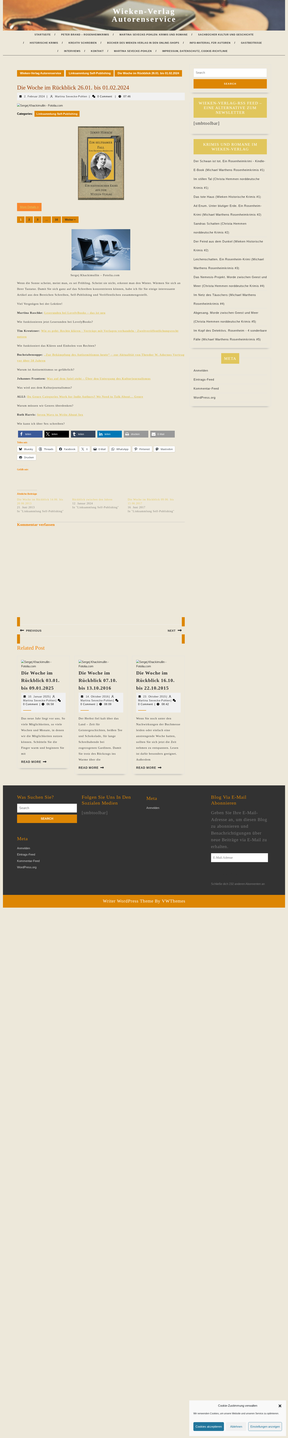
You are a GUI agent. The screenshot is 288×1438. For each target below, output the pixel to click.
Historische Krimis (44, 43)
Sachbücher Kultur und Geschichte (226, 34)
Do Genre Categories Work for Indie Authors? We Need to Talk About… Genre (85, 396)
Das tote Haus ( (205, 196)
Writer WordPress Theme (128, 901)
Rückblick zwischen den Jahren (92, 499)
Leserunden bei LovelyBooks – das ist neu (74, 312)
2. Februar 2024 (34, 96)
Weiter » (70, 219)
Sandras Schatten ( (208, 223)
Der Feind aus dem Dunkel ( (214, 241)
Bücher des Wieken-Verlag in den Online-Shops (143, 43)
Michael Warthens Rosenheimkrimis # (235, 170)
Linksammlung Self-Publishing (90, 73)
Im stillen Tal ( (204, 179)
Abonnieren (226, 874)
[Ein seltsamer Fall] (101, 163)
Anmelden (201, 370)
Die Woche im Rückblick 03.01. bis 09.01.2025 (40, 680)
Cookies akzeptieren (209, 1426)
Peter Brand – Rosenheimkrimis (85, 34)
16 (56, 219)
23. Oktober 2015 (154, 696)
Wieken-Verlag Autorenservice (144, 15)
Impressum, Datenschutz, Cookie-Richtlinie (195, 51)
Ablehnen (236, 1426)
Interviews (72, 51)
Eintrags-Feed (204, 379)
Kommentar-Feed (206, 388)
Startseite (42, 34)
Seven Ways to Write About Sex (60, 414)
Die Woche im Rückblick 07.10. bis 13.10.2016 (98, 680)
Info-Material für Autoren (210, 43)
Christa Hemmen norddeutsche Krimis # (233, 286)
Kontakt (97, 51)
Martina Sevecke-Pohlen (133, 51)
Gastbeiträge (251, 43)
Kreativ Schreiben (83, 43)
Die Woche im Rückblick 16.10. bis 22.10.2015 (155, 680)
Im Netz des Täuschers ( (212, 295)
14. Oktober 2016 (97, 696)
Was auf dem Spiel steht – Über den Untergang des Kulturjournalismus (99, 378)
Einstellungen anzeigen (265, 1426)
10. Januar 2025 (38, 696)
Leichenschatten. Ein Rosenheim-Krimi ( (223, 259)
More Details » (29, 207)
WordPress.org (205, 397)
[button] (280, 1406)
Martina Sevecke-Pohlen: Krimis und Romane (154, 34)
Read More (31, 761)
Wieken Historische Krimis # (238, 196)
